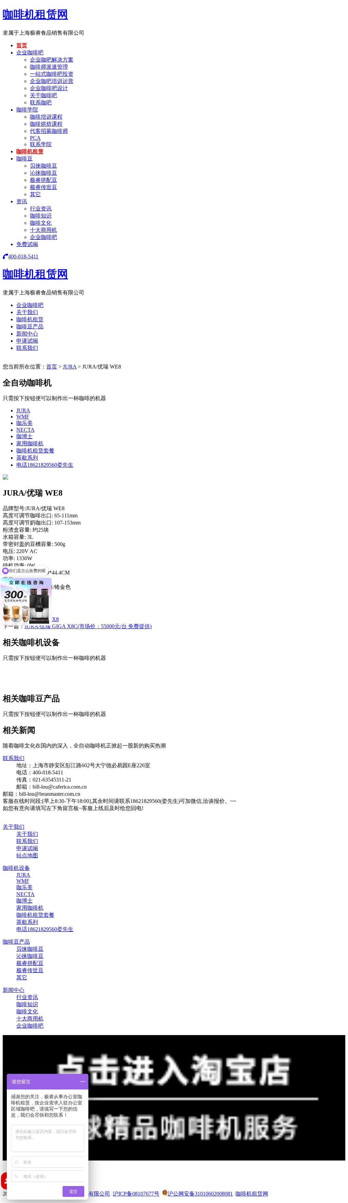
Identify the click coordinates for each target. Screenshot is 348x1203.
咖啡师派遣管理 (49, 67)
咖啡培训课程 (46, 117)
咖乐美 (24, 423)
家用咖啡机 (30, 443)
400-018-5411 (23, 256)
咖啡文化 (41, 223)
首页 (21, 45)
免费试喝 (27, 244)
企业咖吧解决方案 (51, 60)
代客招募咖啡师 (49, 131)
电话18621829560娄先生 (44, 465)
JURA (69, 367)
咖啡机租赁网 (35, 14)
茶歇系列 (27, 458)
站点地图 (27, 855)
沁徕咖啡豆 (43, 173)
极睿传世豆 (43, 187)
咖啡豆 (24, 158)
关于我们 (27, 312)
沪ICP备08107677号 (136, 1194)
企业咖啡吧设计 (49, 88)
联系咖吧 (41, 102)
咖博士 (24, 436)
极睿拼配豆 (43, 180)
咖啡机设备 (16, 868)
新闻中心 (27, 334)
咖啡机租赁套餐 (35, 450)
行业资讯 (41, 208)
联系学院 (41, 144)
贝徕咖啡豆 (43, 166)
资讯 (21, 201)
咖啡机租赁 (30, 151)
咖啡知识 (41, 216)
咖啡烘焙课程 (46, 124)
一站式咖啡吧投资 (51, 74)
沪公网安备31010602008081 (200, 1194)
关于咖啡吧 (43, 95)
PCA (35, 138)
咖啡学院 (27, 110)
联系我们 (27, 348)
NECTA (25, 430)
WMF (22, 416)
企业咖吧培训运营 (51, 81)
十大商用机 (43, 230)
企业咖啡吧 (30, 52)
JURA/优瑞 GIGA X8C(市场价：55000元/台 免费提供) (88, 626)
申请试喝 (27, 341)
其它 (35, 194)
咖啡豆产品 (30, 326)
